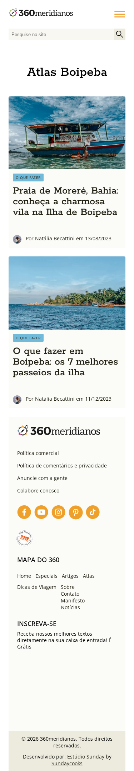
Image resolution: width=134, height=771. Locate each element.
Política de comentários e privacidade (62, 465)
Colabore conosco (38, 490)
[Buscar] (119, 34)
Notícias (70, 607)
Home (24, 575)
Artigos (70, 575)
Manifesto (73, 600)
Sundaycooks (67, 763)
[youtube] (41, 513)
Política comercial (38, 453)
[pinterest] (76, 513)
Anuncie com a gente (42, 478)
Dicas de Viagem (36, 587)
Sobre (68, 587)
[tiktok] (93, 513)
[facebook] (24, 513)
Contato (70, 593)
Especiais (46, 575)
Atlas (89, 575)
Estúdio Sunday (85, 756)
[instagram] (58, 513)
